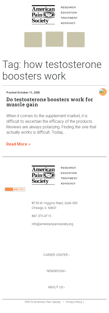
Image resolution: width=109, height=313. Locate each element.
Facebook (41, 241)
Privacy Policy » (75, 302)
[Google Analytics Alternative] (15, 190)
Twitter (54, 241)
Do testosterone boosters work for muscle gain (49, 102)
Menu (33, 39)
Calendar (68, 241)
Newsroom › (56, 271)
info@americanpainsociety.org (52, 224)
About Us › (56, 287)
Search (76, 39)
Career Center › (56, 255)
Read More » (18, 144)
